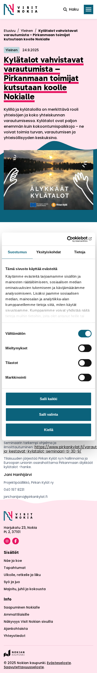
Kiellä (48, 430)
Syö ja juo (12, 582)
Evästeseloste (59, 662)
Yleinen (27, 30)
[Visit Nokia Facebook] (15, 541)
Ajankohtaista (16, 628)
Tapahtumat (15, 567)
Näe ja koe (13, 560)
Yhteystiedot (14, 635)
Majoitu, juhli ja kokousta (25, 589)
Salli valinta (48, 414)
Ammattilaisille (16, 614)
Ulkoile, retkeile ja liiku (22, 574)
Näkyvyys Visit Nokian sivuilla (28, 621)
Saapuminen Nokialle (22, 607)
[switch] (85, 348)
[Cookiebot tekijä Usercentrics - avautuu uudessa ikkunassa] (71, 239)
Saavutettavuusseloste (24, 667)
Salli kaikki (48, 399)
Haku (74, 9)
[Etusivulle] (20, 9)
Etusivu (10, 30)
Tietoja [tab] (79, 252)
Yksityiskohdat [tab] (48, 252)
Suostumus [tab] (17, 252)
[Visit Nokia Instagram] (7, 541)
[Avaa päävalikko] (88, 9)
